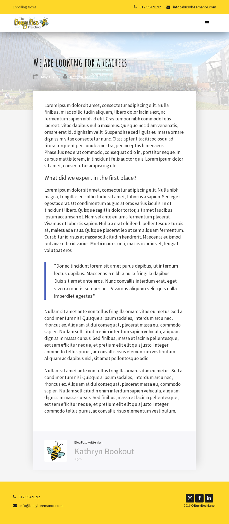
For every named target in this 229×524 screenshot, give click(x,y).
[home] (31, 22)
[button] (207, 23)
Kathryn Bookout (84, 76)
